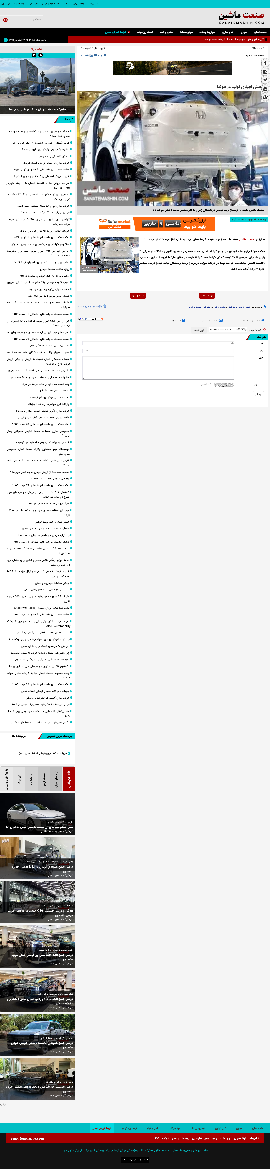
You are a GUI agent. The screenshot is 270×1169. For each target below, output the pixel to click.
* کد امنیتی (258, 384)
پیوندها (21, 4)
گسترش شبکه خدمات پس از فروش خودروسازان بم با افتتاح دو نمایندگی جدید (38, 494)
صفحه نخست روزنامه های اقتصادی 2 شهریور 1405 (40, 169)
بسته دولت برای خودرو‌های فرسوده (49, 397)
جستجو (11, 4)
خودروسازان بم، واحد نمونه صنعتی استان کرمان (43, 206)
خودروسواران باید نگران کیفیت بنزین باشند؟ (45, 212)
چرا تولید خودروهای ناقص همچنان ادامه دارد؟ (43, 535)
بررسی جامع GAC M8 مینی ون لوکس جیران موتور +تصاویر (42, 957)
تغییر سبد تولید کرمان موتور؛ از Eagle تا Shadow (41, 608)
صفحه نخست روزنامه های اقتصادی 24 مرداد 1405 (40, 684)
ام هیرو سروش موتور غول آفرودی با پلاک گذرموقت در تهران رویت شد (38, 197)
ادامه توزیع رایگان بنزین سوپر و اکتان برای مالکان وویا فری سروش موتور (38, 562)
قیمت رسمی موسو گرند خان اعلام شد (48, 296)
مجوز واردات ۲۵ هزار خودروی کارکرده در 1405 (43, 276)
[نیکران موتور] (172, 68)
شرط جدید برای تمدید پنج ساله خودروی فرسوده (42, 442)
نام (262, 343)
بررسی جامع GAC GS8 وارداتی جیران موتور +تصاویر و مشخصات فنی (40, 1001)
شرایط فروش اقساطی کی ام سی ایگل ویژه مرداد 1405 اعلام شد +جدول (38, 574)
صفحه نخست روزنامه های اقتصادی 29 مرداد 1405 (40, 339)
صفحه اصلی (260, 32)
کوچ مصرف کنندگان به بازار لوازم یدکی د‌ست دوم (42, 659)
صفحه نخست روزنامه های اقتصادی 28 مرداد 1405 (40, 424)
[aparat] (265, 97)
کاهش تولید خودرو (235, 307)
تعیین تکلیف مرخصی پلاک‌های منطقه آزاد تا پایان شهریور (38, 282)
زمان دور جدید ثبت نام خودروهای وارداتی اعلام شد (40, 262)
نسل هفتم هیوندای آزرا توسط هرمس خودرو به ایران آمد (38, 332)
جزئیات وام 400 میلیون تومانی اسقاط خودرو (45, 691)
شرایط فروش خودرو (116, 32)
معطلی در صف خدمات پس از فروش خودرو (45, 528)
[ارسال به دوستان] (82, 55)
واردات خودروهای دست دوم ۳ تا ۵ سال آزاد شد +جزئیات (38, 305)
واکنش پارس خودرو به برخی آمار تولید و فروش (43, 417)
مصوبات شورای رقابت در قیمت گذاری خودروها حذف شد (38, 352)
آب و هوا (54, 4)
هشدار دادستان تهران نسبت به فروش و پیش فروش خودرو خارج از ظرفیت (38, 361)
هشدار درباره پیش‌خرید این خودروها (49, 289)
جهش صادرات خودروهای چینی (52, 583)
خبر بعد (205, 296)
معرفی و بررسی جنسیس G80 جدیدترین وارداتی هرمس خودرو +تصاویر (39, 913)
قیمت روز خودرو (145, 32)
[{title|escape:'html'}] (37, 83)
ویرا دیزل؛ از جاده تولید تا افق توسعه (49, 503)
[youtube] (265, 88)
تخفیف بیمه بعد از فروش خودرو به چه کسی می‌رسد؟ (39, 472)
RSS (2, 4)
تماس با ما (93, 4)
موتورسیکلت (186, 32)
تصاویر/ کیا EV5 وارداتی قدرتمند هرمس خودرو (37, 103)
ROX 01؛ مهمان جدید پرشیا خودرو (50, 479)
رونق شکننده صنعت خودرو (54, 269)
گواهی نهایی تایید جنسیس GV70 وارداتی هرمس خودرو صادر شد (38, 222)
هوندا (248, 307)
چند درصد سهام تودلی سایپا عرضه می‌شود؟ (45, 384)
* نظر (261, 358)
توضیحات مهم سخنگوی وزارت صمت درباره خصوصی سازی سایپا (38, 451)
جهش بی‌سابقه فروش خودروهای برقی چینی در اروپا (40, 704)
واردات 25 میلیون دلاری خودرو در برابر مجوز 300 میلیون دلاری (38, 599)
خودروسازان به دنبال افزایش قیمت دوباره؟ (46, 163)
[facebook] (265, 62)
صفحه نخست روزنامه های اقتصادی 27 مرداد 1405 (40, 485)
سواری (243, 32)
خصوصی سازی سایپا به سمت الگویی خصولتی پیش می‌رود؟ (38, 433)
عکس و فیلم (166, 32)
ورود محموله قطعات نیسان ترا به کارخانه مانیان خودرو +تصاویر (38, 675)
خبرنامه (165, 1138)
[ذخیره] (91, 55)
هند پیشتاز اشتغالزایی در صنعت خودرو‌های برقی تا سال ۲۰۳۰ (38, 714)
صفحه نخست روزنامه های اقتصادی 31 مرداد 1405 (40, 314)
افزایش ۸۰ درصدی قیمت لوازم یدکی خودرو (45, 646)
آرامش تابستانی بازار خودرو (54, 156)
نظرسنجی (33, 4)
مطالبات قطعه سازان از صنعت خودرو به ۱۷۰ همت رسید (39, 377)
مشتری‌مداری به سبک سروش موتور (49, 345)
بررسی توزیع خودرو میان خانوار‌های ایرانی (46, 589)
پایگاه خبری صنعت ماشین (200, 307)
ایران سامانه (127, 1160)
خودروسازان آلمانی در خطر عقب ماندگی (47, 698)
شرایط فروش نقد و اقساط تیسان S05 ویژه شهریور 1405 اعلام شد (38, 185)
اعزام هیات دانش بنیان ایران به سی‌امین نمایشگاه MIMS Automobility (38, 624)
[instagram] (265, 71)
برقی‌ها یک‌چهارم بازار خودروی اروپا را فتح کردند (43, 149)
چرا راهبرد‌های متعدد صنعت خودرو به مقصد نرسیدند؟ (39, 653)
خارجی (247, 56)
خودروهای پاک (207, 32)
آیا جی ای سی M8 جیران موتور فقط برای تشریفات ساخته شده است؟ (38, 253)
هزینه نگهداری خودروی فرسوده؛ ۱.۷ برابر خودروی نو (41, 143)
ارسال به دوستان (210, 321)
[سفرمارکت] (155, 224)
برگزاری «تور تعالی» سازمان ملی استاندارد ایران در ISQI (38, 370)
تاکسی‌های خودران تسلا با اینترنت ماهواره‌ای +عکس (40, 723)
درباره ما (66, 4)
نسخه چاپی (175, 321)
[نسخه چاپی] (87, 55)
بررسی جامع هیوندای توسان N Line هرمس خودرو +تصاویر (42, 869)
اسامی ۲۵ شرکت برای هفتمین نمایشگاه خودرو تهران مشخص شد (38, 551)
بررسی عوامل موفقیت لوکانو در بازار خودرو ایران (43, 632)
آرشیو (44, 4)
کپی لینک (199, 330)
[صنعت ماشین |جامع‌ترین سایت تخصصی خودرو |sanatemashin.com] (232, 18)
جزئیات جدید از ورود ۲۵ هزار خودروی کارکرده (44, 231)
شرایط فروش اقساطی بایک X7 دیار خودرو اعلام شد (220, 39)
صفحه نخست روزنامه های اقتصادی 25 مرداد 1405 (40, 614)
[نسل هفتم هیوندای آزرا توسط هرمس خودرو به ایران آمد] (37, 814)
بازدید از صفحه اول (251, 321)
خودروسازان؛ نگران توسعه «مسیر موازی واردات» (42, 411)
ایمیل (261, 350)
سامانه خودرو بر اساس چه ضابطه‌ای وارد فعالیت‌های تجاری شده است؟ (38, 134)
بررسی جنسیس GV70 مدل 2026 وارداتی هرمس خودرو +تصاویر (39, 1089)
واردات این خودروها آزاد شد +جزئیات (48, 404)
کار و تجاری (228, 32)
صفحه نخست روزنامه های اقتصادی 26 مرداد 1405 (40, 542)
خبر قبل (140, 296)
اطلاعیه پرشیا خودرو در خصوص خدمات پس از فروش (40, 244)
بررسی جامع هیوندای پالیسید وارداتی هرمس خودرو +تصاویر (42, 1045)
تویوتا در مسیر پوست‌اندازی (54, 390)
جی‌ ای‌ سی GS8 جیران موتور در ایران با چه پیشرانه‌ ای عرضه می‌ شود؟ (38, 323)
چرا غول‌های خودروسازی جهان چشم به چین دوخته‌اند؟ (39, 639)
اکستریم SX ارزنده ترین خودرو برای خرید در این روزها (39, 666)
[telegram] (265, 80)
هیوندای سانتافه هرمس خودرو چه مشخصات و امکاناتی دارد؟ (38, 513)
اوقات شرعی (79, 4)
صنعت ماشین (246, 239)
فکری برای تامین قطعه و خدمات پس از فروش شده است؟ (38, 463)
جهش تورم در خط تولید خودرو (52, 522)
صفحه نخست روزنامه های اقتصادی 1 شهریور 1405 (40, 237)
